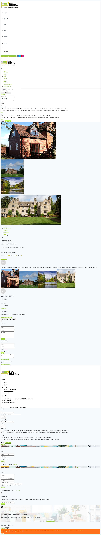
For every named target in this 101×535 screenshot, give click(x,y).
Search (2, 94)
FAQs (5, 24)
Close (7, 528)
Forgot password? (5, 459)
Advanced (3, 418)
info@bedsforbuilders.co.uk (10, 402)
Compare (3, 528)
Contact (6, 36)
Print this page (12, 319)
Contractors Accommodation (10, 389)
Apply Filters (8, 121)
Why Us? (6, 18)
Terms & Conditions (15, 485)
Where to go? (4, 89)
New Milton (6, 232)
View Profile (3, 308)
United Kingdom (7, 228)
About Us (6, 384)
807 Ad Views (4, 259)
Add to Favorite (4, 319)
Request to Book (4, 359)
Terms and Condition (8, 391)
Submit (2, 339)
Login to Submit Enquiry (6, 317)
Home (5, 12)
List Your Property (5, 56)
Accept (2, 533)
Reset (2, 121)
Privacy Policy (7, 392)
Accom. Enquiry (12, 56)
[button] (2, 112)
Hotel (5, 234)
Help (5, 385)
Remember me (5, 458)
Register (6, 51)
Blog (5, 30)
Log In (2, 461)
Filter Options (6, 92)
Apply (2, 353)
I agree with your (11, 485)
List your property (8, 84)
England (5, 230)
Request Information (5, 364)
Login (5, 43)
